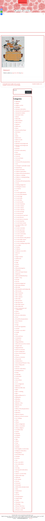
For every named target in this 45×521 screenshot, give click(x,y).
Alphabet (18, 101)
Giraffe (17, 332)
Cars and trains (19, 158)
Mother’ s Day (19, 403)
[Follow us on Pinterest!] (19, 11)
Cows (17, 190)
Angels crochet (19, 105)
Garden (17, 328)
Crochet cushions (20, 209)
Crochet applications (21, 192)
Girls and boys (19, 336)
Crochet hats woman (21, 223)
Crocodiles (18, 245)
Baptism (18, 124)
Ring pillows (19, 452)
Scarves (18, 458)
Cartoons (18, 160)
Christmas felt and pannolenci (23, 181)
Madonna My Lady (20, 387)
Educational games (20, 268)
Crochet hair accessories (22, 219)
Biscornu (18, 141)
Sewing (17, 468)
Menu (2, 13)
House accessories (20, 357)
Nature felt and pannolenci (22, 408)
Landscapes (18, 376)
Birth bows (18, 137)
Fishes (17, 311)
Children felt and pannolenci (23, 173)
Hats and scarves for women (23, 343)
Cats (17, 163)
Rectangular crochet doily (22, 448)
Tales (17, 489)
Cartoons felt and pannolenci (23, 162)
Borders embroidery (21, 150)
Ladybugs (18, 374)
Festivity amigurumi (20, 283)
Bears (17, 128)
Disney (17, 260)
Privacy (30, 518)
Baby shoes (18, 122)
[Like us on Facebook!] (27, 11)
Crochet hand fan (20, 221)
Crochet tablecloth (20, 241)
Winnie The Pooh (20, 506)
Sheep (17, 471)
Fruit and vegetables (21, 326)
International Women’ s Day (23, 363)
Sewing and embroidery (22, 469)
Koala (17, 372)
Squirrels (18, 477)
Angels (17, 103)
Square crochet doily (21, 473)
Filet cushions (19, 296)
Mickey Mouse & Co (21, 395)
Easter (17, 266)
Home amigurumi (20, 351)
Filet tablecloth (19, 306)
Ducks (17, 264)
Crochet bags (19, 196)
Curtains (18, 247)
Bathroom (18, 126)
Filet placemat (19, 302)
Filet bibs (18, 287)
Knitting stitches (20, 370)
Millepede (18, 397)
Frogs (17, 324)
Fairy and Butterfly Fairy (21, 275)
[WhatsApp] (1, 12)
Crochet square (19, 235)
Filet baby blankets (20, 285)
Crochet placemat (20, 230)
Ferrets (17, 281)
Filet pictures (19, 300)
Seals (17, 466)
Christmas (18, 179)
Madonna (18, 385)
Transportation (19, 496)
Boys (17, 152)
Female (17, 279)
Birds (17, 136)
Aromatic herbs (19, 115)
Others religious (20, 427)
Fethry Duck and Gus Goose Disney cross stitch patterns (11, 84)
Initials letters (19, 361)
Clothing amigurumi (21, 184)
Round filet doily (20, 454)
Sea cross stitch (19, 462)
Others (17, 422)
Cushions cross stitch (21, 251)
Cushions (18, 249)
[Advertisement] (22, 24)
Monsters (18, 401)
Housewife (18, 359)
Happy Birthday (19, 342)
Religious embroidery (21, 450)
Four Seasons (19, 321)
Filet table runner (20, 304)
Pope (17, 443)
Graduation (18, 338)
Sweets (17, 481)
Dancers (18, 253)
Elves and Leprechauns (21, 272)
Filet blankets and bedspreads (23, 289)
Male (17, 389)
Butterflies (18, 154)
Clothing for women (21, 186)
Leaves (17, 378)
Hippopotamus (19, 347)
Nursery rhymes (20, 414)
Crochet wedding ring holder (23, 243)
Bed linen (18, 132)
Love (17, 382)
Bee (16, 134)
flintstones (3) (36, 84)
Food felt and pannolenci (22, 319)
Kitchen (18, 366)
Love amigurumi (20, 384)
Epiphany (18, 273)
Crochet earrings (20, 211)
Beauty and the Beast (21, 130)
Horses (17, 355)
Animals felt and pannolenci (23, 111)
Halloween (18, 340)
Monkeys (18, 399)
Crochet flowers (20, 217)
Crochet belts (19, 198)
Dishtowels (18, 258)
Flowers (18, 313)
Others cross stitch (20, 426)
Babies (17, 116)
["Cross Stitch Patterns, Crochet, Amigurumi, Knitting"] (22, 2)
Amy (22, 73)
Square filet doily (20, 475)
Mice (17, 393)
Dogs (17, 262)
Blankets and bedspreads (22, 143)
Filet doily (18, 298)
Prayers (17, 445)
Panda (17, 431)
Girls (17, 334)
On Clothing (19, 418)
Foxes (17, 322)
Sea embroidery (20, 464)
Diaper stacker (19, 256)
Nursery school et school (22, 416)
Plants (17, 441)
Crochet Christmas (20, 204)
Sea (16, 460)
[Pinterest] (1, 7)
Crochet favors (19, 213)
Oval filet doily (19, 429)
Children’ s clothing (20, 175)
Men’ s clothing (19, 391)
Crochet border (19, 202)
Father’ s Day (19, 277)
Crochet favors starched (22, 215)
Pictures (18, 437)
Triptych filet (19, 498)
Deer (17, 254)
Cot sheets (18, 188)
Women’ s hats (19, 510)
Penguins (18, 435)
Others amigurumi (20, 424)
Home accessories (20, 349)
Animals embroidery (21, 109)
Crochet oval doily (20, 228)
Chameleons (19, 167)
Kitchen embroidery (21, 368)
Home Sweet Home (21, 353)
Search (15, 90)
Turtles (17, 500)
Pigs (17, 439)
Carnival (18, 156)
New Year (18, 410)
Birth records (19, 139)
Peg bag (18, 433)
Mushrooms (19, 405)
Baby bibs (18, 118)
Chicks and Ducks (20, 169)
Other (17, 420)
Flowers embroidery (21, 315)
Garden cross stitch (20, 330)
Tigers (17, 492)
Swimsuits (18, 485)
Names (17, 406)
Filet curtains (19, 294)
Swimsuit (18, 483)
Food (17, 317)
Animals (18, 107)
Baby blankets (19, 120)
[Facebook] (1, 9)
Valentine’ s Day (19, 502)
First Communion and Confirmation (21, 309)
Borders (18, 148)
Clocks (17, 183)
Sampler (18, 456)
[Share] (1, 14)
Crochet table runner (21, 239)
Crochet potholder (20, 232)
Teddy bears (19, 490)
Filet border (19, 291)
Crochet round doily (21, 233)
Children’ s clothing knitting (22, 177)
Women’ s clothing (20, 508)
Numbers (18, 412)
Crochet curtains (20, 205)
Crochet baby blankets (21, 194)
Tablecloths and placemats (22, 487)
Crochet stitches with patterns (23, 237)
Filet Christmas (19, 293)
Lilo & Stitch (19, 380)
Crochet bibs (19, 200)
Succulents (18, 479)
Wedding (18, 504)
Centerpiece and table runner (23, 165)
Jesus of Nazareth (20, 364)
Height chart (19, 345)
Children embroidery (21, 171)
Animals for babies (20, 113)
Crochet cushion (20, 207)
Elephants (18, 270)
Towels (17, 494)
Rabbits (17, 447)
